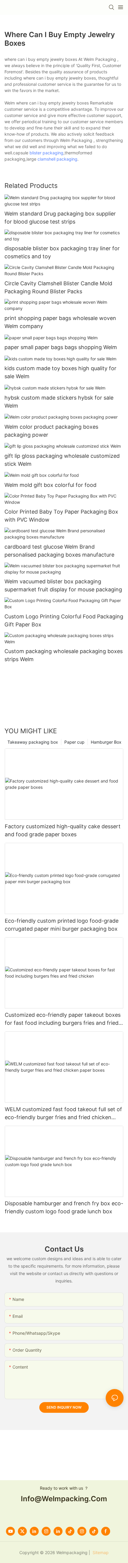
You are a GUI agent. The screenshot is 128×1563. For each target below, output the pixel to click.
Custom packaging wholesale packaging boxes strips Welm (63, 655)
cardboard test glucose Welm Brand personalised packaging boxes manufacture (59, 551)
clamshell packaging (57, 158)
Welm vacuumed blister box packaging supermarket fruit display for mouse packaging (63, 585)
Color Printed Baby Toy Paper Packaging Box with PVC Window (61, 516)
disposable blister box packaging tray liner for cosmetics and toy (62, 252)
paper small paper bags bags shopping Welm (60, 347)
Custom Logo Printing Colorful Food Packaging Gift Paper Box (63, 620)
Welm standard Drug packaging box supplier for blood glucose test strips (60, 217)
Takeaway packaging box (32, 742)
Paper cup (74, 742)
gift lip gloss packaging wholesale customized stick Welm (62, 460)
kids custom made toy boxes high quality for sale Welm (60, 372)
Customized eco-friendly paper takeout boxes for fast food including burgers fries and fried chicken (63, 1019)
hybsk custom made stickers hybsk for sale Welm (58, 402)
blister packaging (46, 152)
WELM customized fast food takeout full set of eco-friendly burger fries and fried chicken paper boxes (63, 1113)
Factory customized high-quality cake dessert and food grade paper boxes (63, 830)
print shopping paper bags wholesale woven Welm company (60, 322)
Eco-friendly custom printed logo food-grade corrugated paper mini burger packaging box (61, 925)
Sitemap (100, 1552)
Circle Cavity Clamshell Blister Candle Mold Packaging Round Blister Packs (58, 287)
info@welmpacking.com (64, 1498)
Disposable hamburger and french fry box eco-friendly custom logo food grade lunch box (64, 1207)
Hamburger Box (106, 742)
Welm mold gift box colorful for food (50, 485)
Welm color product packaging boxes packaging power (51, 431)
